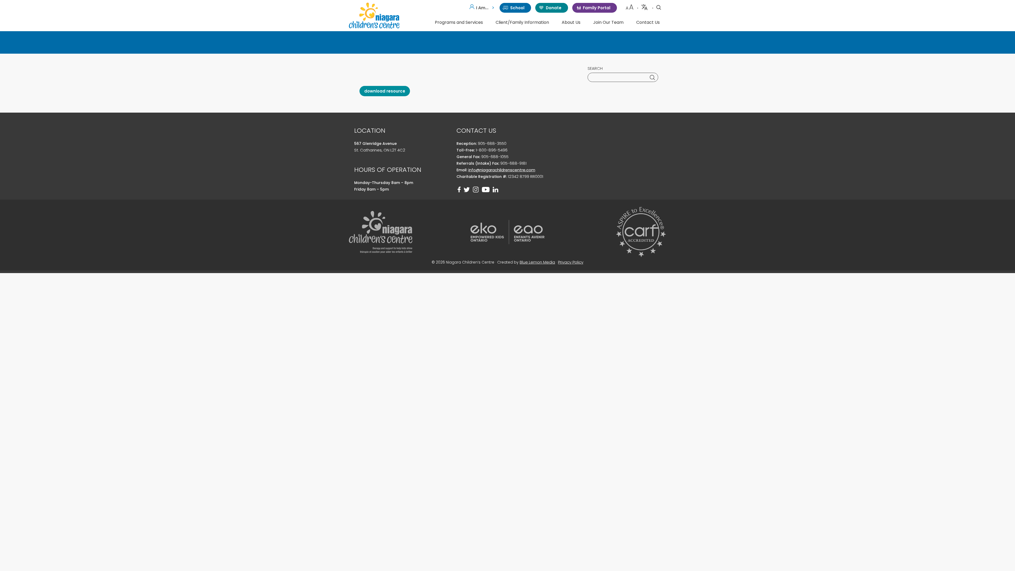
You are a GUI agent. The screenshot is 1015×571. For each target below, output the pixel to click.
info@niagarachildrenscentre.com (501, 170)
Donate (553, 8)
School (517, 8)
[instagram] (476, 189)
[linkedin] (495, 189)
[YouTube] (486, 189)
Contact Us (648, 22)
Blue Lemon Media (537, 262)
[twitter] (467, 189)
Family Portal (596, 8)
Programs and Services (459, 22)
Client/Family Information (522, 22)
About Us (571, 22)
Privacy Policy (570, 262)
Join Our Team (608, 22)
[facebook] (459, 189)
